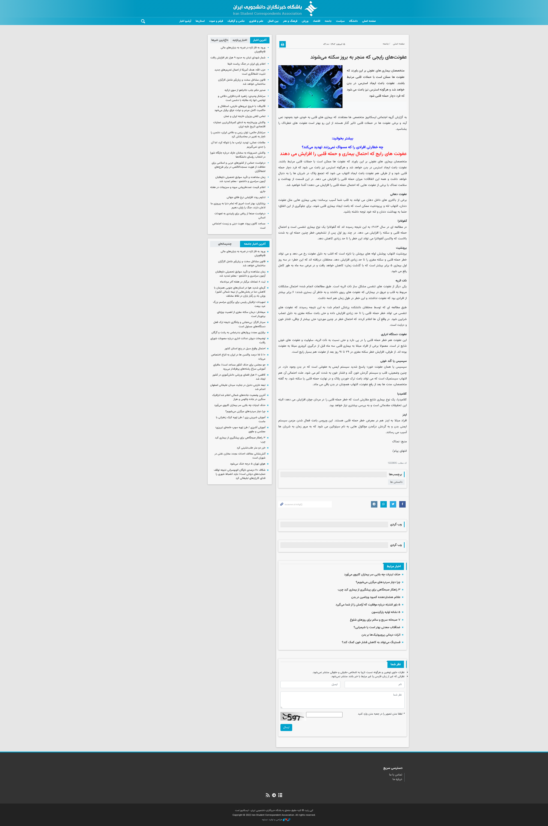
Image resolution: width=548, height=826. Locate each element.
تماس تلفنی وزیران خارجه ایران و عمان (244, 116)
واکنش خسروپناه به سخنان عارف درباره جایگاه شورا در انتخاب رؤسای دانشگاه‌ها (237, 155)
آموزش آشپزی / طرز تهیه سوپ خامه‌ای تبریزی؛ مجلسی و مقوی (240, 429)
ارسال (286, 727)
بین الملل (273, 21)
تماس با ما (395, 775)
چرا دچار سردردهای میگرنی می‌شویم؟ (377, 582)
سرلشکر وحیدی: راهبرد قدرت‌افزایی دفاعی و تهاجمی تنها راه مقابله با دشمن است (241, 98)
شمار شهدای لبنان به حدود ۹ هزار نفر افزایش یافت (237, 58)
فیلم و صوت (216, 21)
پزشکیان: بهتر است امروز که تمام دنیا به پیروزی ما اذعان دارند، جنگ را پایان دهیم (238, 205)
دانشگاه (353, 21)
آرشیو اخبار (185, 21)
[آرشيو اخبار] (280, 796)
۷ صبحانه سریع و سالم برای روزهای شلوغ (375, 619)
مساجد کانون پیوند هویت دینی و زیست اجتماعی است (238, 226)
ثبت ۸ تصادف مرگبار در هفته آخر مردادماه (242, 282)
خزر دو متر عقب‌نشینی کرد (251, 448)
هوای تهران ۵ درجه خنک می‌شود (247, 464)
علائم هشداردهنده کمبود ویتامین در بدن (375, 597)
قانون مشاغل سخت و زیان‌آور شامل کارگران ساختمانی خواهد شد (241, 82)
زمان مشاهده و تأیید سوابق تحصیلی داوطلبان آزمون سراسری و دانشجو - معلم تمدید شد (240, 179)
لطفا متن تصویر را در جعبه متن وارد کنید (381, 714)
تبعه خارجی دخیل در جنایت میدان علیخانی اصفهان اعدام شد (237, 387)
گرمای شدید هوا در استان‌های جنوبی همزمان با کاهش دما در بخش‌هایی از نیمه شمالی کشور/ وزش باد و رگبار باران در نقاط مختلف (239, 292)
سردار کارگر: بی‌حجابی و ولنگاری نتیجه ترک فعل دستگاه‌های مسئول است (239, 324)
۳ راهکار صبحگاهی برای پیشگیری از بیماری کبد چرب (369, 589)
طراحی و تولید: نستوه (272, 820)
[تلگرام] (274, 796)
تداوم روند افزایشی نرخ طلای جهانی (246, 197)
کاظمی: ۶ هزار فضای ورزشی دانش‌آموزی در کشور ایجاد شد (238, 377)
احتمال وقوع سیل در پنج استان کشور (245, 348)
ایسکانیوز (370, 117)
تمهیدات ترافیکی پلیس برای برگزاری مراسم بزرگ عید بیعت (239, 304)
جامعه (328, 21)
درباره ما (397, 779)
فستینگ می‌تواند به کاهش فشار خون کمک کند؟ (371, 642)
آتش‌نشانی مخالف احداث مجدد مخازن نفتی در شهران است (239, 456)
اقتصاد (316, 21)
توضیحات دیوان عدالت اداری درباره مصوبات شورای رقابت (237, 340)
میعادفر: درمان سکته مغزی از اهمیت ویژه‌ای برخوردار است (241, 314)
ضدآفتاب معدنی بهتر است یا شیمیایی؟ (377, 627)
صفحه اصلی (369, 21)
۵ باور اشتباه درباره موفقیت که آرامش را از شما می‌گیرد (368, 604)
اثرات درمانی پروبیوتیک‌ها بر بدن (381, 634)
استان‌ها (200, 21)
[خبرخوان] (267, 796)
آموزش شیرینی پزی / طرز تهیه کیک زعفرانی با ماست (240, 419)
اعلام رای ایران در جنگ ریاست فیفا (246, 64)
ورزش (305, 21)
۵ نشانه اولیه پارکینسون (386, 612)
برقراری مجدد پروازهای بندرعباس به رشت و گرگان (238, 332)
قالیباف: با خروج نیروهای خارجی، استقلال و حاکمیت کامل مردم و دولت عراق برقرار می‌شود (239, 108)
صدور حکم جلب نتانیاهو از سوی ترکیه (245, 90)
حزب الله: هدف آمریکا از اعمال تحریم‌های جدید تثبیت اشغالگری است (239, 72)
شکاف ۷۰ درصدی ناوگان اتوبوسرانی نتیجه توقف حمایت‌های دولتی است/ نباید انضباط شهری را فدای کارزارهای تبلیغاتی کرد (239, 474)
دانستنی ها (396, 482)
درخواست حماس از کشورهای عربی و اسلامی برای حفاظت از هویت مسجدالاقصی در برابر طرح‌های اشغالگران (238, 167)
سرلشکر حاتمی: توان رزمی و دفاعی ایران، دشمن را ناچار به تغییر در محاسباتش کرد (238, 134)
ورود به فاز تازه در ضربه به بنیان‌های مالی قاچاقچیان (243, 50)
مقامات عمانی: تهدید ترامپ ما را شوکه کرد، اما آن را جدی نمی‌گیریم (238, 145)
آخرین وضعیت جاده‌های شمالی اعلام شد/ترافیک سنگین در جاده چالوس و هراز (238, 397)
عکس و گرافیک (236, 21)
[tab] (260, 40)
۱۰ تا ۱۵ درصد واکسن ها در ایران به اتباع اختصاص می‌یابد (238, 357)
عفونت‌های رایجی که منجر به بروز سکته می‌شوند (358, 57)
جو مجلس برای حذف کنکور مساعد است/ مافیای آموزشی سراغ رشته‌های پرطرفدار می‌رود (239, 367)
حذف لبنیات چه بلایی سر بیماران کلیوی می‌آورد (372, 574)
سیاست (340, 21)
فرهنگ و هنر (290, 21)
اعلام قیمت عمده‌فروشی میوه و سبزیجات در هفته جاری (237, 189)
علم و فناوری (256, 21)
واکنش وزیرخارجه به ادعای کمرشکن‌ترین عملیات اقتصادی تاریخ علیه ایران (239, 124)
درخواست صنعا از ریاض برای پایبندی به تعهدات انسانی (239, 216)
